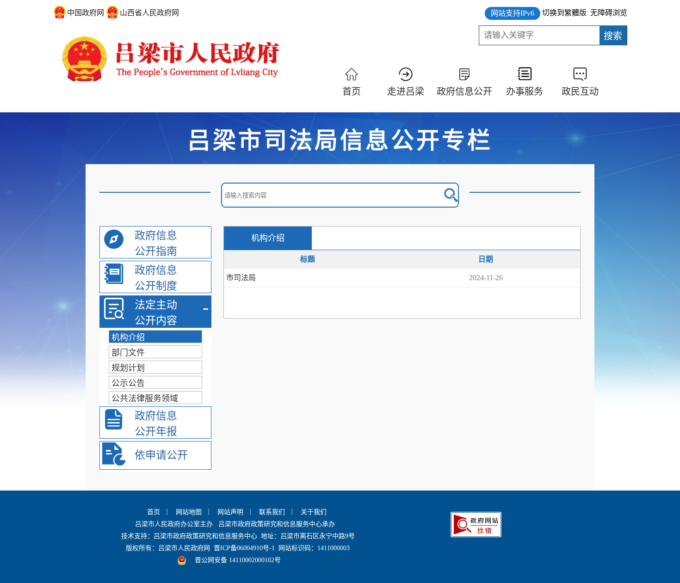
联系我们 (272, 512)
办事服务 (524, 91)
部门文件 (128, 352)
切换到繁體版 (564, 13)
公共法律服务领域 (144, 398)
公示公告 (128, 383)
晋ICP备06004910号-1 (244, 548)
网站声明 (230, 512)
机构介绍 (128, 337)
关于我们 (314, 512)
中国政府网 (85, 13)
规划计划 (128, 368)
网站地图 (189, 512)
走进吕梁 (405, 91)
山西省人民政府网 (149, 13)
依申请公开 (161, 455)
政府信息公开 (464, 91)
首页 (351, 91)
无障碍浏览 (608, 13)
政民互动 (580, 91)
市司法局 (241, 278)
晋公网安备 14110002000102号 (238, 560)
